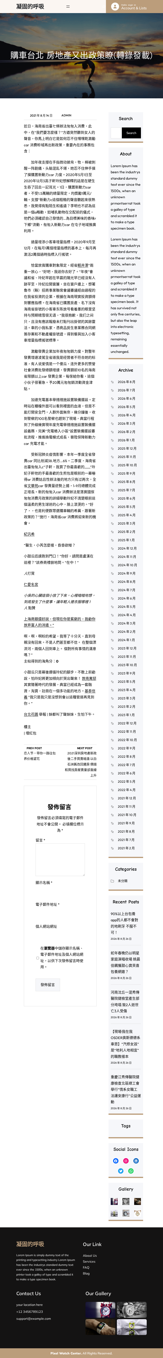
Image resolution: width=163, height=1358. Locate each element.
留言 (40, 840)
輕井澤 (83, 265)
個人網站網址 (46, 926)
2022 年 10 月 (127, 740)
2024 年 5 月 (127, 607)
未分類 (122, 881)
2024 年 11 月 (127, 557)
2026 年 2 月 (126, 432)
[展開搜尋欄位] (103, 6)
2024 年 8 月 (127, 582)
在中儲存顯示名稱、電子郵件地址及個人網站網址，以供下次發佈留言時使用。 (61, 957)
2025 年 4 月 (127, 515)
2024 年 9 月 (127, 573)
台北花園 (31, 714)
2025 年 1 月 (126, 540)
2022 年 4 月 (127, 790)
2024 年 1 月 (126, 640)
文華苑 (32, 486)
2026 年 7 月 (126, 390)
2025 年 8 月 (126, 482)
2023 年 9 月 (126, 673)
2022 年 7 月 (126, 765)
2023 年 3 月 (126, 698)
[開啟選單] (68, 6)
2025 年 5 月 (126, 507)
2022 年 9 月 (126, 748)
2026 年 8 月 (126, 382)
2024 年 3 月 (127, 623)
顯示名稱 (44, 882)
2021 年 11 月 (126, 806)
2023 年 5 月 (126, 682)
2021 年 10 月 (127, 815)
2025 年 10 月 (127, 465)
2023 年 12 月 (127, 648)
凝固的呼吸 (30, 6)
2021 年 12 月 (127, 798)
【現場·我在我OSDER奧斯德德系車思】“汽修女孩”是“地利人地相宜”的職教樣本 (125, 1044)
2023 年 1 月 (126, 715)
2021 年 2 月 (126, 848)
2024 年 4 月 (127, 615)
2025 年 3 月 (126, 523)
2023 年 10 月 (127, 665)
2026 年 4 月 (127, 415)
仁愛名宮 (31, 584)
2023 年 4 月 (127, 690)
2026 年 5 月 (126, 407)
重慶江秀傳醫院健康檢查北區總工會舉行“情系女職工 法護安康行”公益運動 (126, 1089)
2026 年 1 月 (126, 440)
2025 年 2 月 (126, 532)
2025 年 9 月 (126, 473)
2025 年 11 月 (127, 457)
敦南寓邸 (89, 678)
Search (131, 133)
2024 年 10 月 (127, 565)
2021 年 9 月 (126, 823)
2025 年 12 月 (127, 448)
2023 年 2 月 (126, 707)
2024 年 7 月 (126, 590)
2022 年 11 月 (127, 732)
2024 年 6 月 (127, 598)
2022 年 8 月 (126, 756)
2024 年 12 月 (127, 548)
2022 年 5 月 (126, 781)
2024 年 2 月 (127, 632)
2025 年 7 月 (126, 490)
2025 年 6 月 (126, 498)
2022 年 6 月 (126, 773)
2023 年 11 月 (127, 657)
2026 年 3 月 (126, 423)
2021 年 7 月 (126, 840)
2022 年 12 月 (127, 723)
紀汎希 (29, 534)
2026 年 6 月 (126, 398)
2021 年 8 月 (126, 831)
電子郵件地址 (48, 904)
